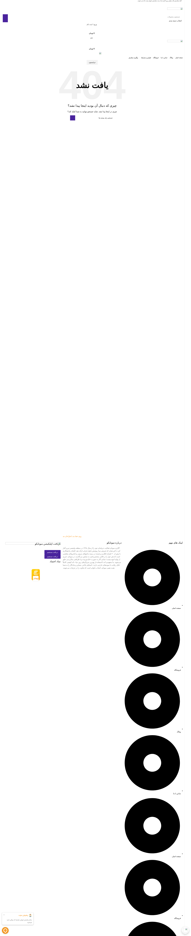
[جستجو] (5, 18)
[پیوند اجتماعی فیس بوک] (96, 3)
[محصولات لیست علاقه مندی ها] (92, 29)
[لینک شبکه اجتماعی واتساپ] (91, 3)
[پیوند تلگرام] (88, 3)
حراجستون (92, 62)
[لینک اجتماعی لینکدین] (93, 3)
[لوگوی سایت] (175, 11)
